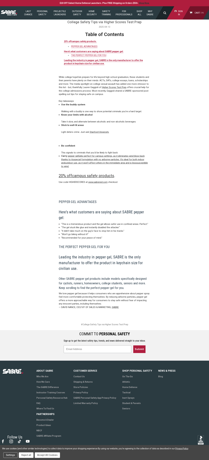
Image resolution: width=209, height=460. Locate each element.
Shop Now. (144, 3)
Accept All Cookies (47, 455)
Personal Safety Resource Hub (51, 398)
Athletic (126, 382)
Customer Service (85, 370)
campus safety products (93, 176)
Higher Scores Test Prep (114, 87)
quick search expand (165, 12)
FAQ (38, 403)
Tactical (126, 392)
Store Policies (80, 387)
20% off (65, 176)
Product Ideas (43, 425)
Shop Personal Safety (137, 370)
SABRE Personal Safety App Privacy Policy (94, 398)
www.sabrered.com (98, 182)
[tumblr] (19, 441)
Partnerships (45, 414)
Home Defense (129, 387)
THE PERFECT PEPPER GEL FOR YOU (88, 55)
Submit (139, 349)
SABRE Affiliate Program (48, 436)
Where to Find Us (45, 408)
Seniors (126, 408)
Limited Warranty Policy (85, 403)
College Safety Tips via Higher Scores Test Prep (104, 22)
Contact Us (79, 376)
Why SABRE (150, 13)
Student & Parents (131, 403)
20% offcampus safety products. (80, 41)
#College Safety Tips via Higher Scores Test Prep (104, 324)
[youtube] (27, 441)
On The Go (127, 376)
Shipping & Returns (83, 382)
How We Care (43, 382)
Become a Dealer (45, 420)
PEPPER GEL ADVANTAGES (84, 46)
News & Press (166, 370)
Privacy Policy (80, 392)
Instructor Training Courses (50, 392)
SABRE (115, 307)
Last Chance (28, 13)
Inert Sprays (128, 398)
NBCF (39, 430)
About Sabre (44, 370)
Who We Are (42, 376)
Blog (160, 376)
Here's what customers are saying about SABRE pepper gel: (93, 51)
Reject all (26, 455)
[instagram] (11, 441)
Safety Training (106, 13)
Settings (10, 455)
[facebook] (2, 441)
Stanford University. (99, 132)
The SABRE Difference (47, 387)
